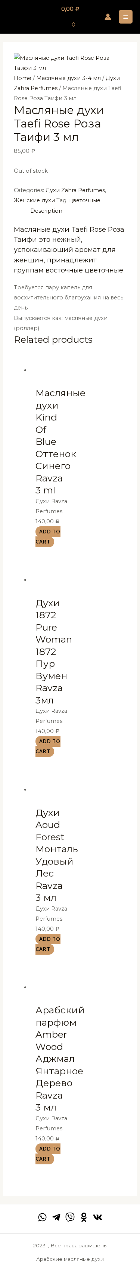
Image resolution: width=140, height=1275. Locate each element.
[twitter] (70, 1217)
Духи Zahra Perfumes (75, 190)
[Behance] (83, 1217)
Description (46, 210)
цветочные (84, 200)
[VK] (97, 1217)
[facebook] (42, 1217)
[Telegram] (56, 1217)
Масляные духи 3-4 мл (68, 78)
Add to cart (47, 537)
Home (22, 78)
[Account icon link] (108, 16)
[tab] (78, 211)
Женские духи (34, 200)
